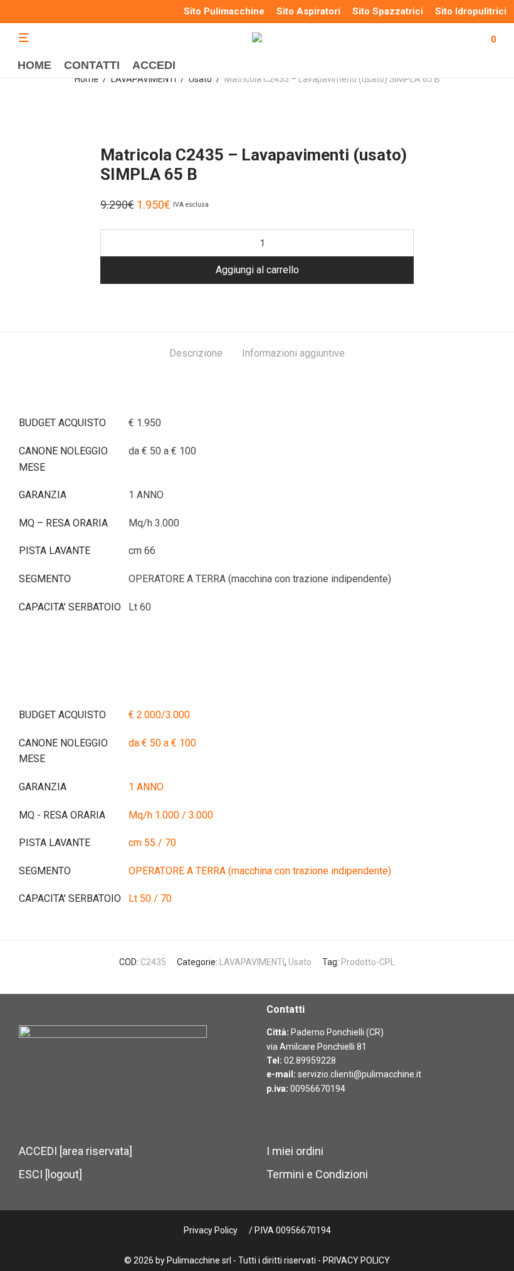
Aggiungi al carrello (257, 270)
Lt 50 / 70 (150, 898)
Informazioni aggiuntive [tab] (293, 353)
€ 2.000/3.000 (159, 715)
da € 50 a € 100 (162, 743)
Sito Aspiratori (308, 11)
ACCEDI (154, 65)
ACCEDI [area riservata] (75, 1151)
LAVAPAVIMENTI (143, 79)
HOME (34, 65)
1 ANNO (146, 787)
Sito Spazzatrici (387, 11)
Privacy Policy (211, 1230)
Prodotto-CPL (368, 962)
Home (86, 79)
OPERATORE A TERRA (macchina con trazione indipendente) (259, 871)
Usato (200, 79)
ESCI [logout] (50, 1174)
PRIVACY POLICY (356, 1260)
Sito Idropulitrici (470, 11)
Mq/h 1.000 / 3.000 (170, 815)
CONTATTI (92, 65)
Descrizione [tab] (196, 353)
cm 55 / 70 (152, 843)
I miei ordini (294, 1151)
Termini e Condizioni (317, 1174)
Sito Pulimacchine (224, 11)
